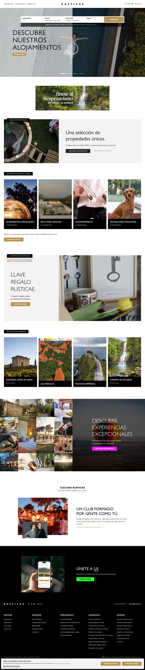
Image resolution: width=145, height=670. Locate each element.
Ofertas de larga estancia (124, 626)
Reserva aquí (19, 54)
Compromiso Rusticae (39, 622)
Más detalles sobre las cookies (62, 663)
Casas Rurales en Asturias (96, 638)
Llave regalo (7, 626)
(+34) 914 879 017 (121, 604)
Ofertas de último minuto (125, 619)
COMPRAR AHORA (20, 304)
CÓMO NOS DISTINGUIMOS (101, 151)
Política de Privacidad (124, 657)
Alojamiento (26, 18)
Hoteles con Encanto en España (98, 629)
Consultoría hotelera (66, 626)
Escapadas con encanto (96, 648)
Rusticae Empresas (66, 635)
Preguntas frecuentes (123, 635)
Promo (88, 18)
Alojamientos (8, 4)
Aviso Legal (115, 657)
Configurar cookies (11, 666)
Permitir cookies (131, 663)
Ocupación (69, 18)
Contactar (35, 632)
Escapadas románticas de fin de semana (101, 635)
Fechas (47, 18)
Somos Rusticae (37, 619)
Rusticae (138, 4)
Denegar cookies (111, 663)
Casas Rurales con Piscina (96, 626)
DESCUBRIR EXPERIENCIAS (104, 449)
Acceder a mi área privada (125, 632)
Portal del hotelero (66, 619)
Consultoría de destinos (67, 629)
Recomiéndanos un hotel (96, 622)
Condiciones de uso (123, 638)
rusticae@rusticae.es (135, 604)
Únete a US (7, 629)
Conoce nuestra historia (88, 527)
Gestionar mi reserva (123, 629)
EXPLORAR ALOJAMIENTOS (78, 151)
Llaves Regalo (20, 4)
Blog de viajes (36, 626)
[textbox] (32, 20)
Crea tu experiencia (95, 619)
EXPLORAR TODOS (13, 239)
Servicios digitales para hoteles (69, 632)
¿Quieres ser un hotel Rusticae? (70, 622)
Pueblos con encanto (95, 632)
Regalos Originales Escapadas (98, 642)
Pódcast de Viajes (37, 629)
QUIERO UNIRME (85, 579)
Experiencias (31, 4)
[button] (63, 73)
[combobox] (32, 20)
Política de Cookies (136, 657)
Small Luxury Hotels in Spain (97, 645)
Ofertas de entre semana (124, 622)
